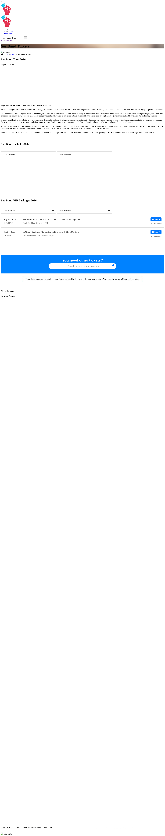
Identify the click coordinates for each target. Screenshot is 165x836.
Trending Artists (7, 40)
